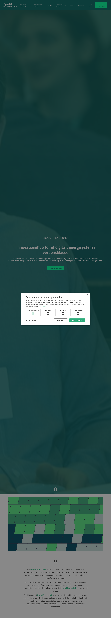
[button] (31, 320)
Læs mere (43, 307)
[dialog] (55, 309)
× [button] (87, 294)
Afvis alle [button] (60, 320)
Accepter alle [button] (77, 320)
